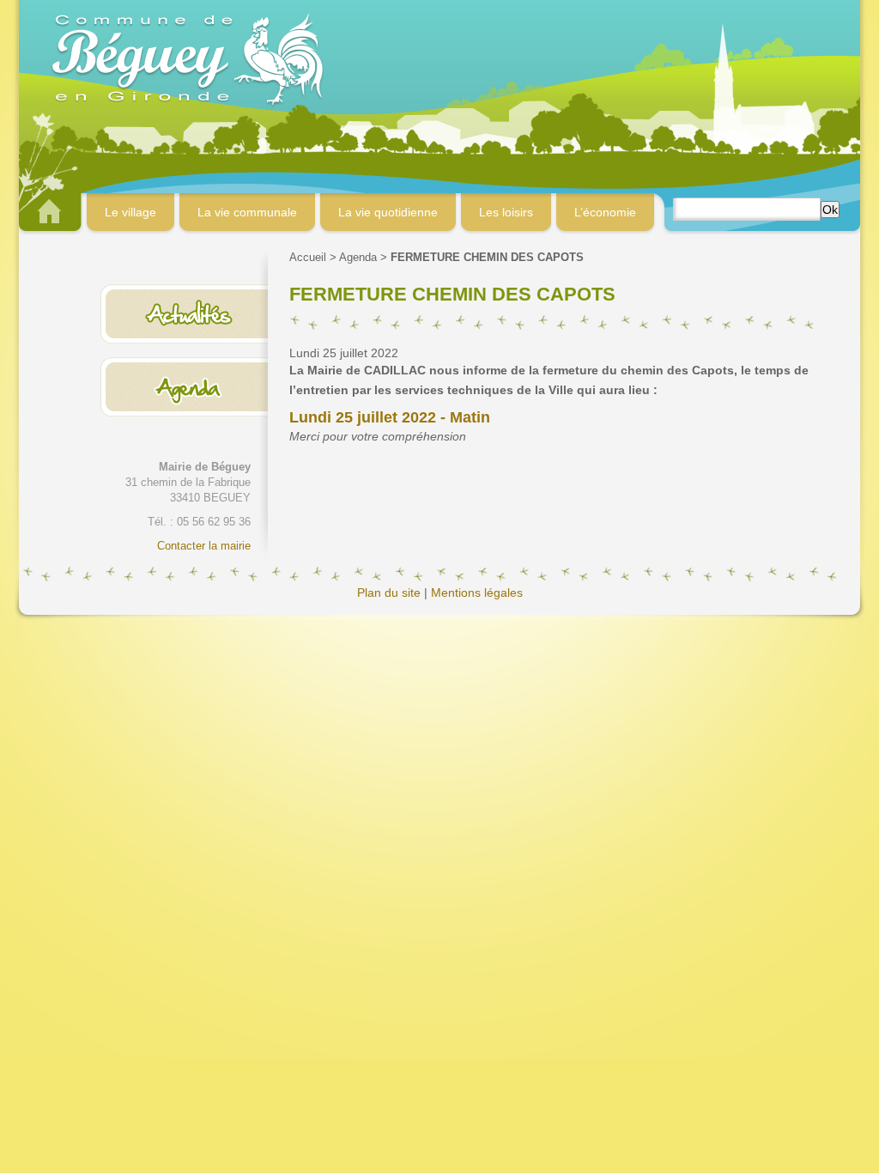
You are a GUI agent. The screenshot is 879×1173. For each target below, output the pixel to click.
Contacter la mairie (204, 545)
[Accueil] (439, 57)
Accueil (307, 258)
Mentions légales (477, 592)
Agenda (358, 258)
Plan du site (389, 592)
